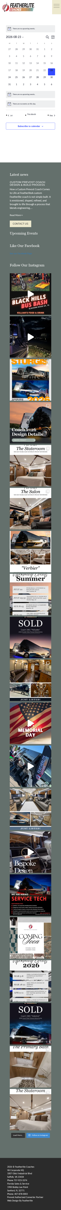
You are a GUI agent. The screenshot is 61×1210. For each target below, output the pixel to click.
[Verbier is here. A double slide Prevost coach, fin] (30, 551)
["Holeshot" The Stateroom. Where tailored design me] (30, 1109)
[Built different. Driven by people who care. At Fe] (30, 895)
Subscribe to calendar (29, 126)
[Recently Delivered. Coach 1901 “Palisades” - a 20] (30, 637)
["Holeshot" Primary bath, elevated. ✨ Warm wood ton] (30, 1066)
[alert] (30, 28)
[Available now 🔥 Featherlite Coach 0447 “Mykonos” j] (30, 809)
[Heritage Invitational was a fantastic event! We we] (30, 766)
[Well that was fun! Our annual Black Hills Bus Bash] (30, 294)
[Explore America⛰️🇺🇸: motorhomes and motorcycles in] (30, 337)
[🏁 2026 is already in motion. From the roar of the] (30, 981)
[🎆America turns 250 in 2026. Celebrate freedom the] (30, 938)
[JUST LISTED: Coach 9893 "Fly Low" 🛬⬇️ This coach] (30, 680)
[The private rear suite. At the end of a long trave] (30, 465)
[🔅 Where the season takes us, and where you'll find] (30, 594)
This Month (31, 114)
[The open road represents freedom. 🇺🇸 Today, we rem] (30, 723)
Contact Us (20, 224)
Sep (51, 115)
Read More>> (16, 215)
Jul (11, 115)
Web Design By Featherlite (20, 1201)
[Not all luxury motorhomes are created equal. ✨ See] (30, 852)
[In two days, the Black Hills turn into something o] (30, 380)
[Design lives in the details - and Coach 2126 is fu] (30, 423)
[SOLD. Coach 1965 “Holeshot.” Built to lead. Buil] (30, 1023)
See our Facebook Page (21, 253)
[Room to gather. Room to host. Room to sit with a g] (30, 508)
